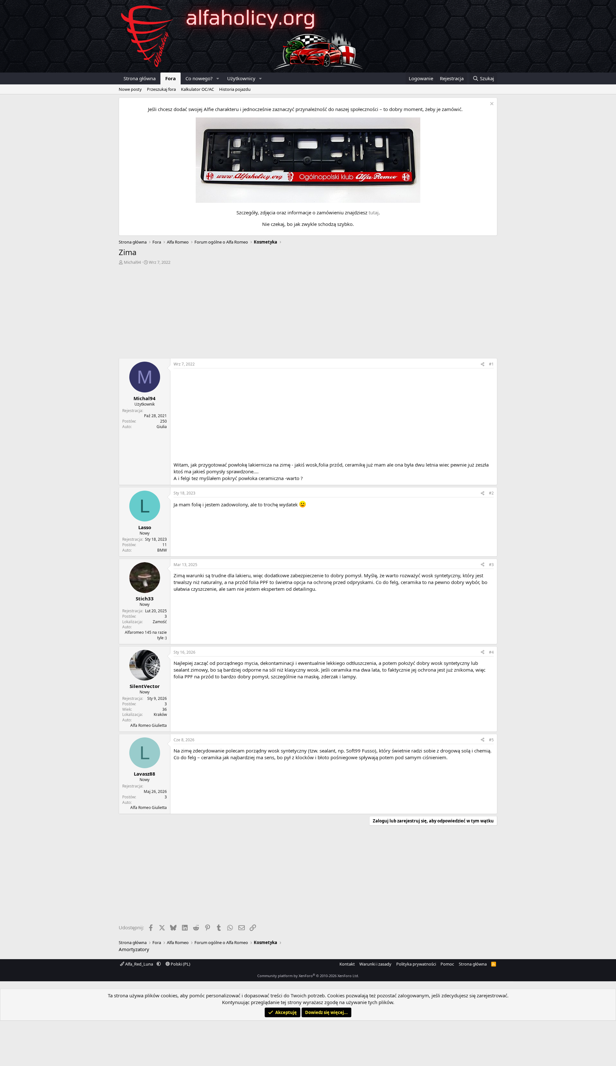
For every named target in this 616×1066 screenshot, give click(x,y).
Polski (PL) (180, 964)
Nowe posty (130, 89)
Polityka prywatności (416, 964)
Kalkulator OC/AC (197, 89)
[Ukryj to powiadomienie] (491, 104)
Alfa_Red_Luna (139, 964)
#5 (491, 740)
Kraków (160, 714)
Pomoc (447, 964)
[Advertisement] (308, 313)
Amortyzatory (134, 949)
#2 (491, 493)
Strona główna (140, 78)
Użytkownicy (241, 78)
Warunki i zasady (375, 964)
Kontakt (347, 964)
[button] (217, 78)
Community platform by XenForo (308, 975)
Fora (170, 78)
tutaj (374, 212)
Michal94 (132, 262)
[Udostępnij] (482, 364)
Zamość (160, 621)
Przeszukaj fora (161, 89)
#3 (491, 564)
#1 (491, 364)
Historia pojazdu (235, 89)
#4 (491, 652)
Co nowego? (199, 78)
